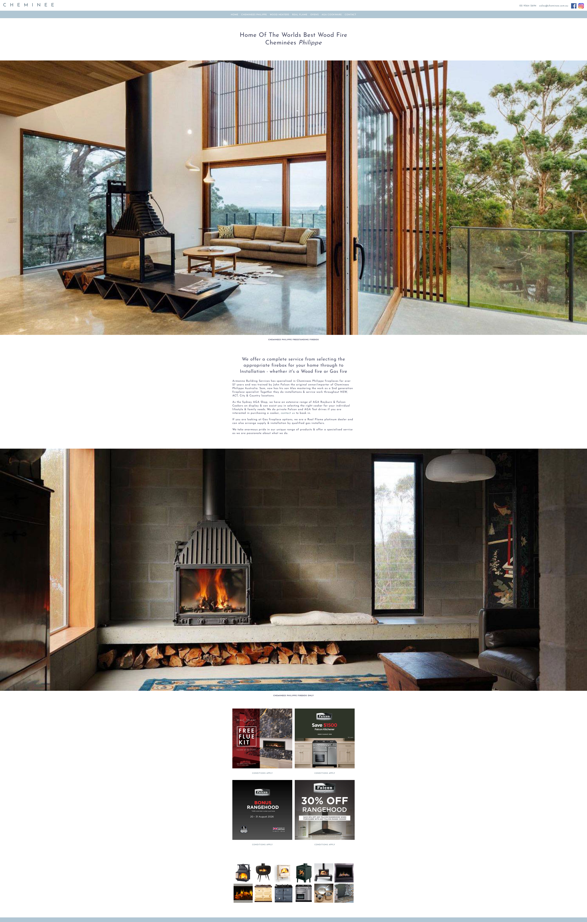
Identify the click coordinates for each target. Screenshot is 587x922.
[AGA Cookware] (323, 902)
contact (350, 15)
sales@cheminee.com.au (553, 6)
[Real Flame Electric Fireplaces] (243, 902)
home (234, 15)
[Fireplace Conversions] (344, 902)
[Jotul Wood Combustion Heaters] (283, 881)
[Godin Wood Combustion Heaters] (264, 881)
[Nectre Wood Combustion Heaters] (303, 881)
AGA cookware (332, 15)
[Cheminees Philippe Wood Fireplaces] (244, 881)
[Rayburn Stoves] (283, 902)
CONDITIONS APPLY (262, 773)
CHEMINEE (30, 5)
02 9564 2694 (527, 6)
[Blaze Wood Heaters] (323, 881)
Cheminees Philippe (254, 15)
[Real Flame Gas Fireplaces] (343, 881)
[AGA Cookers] (263, 902)
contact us (287, 413)
